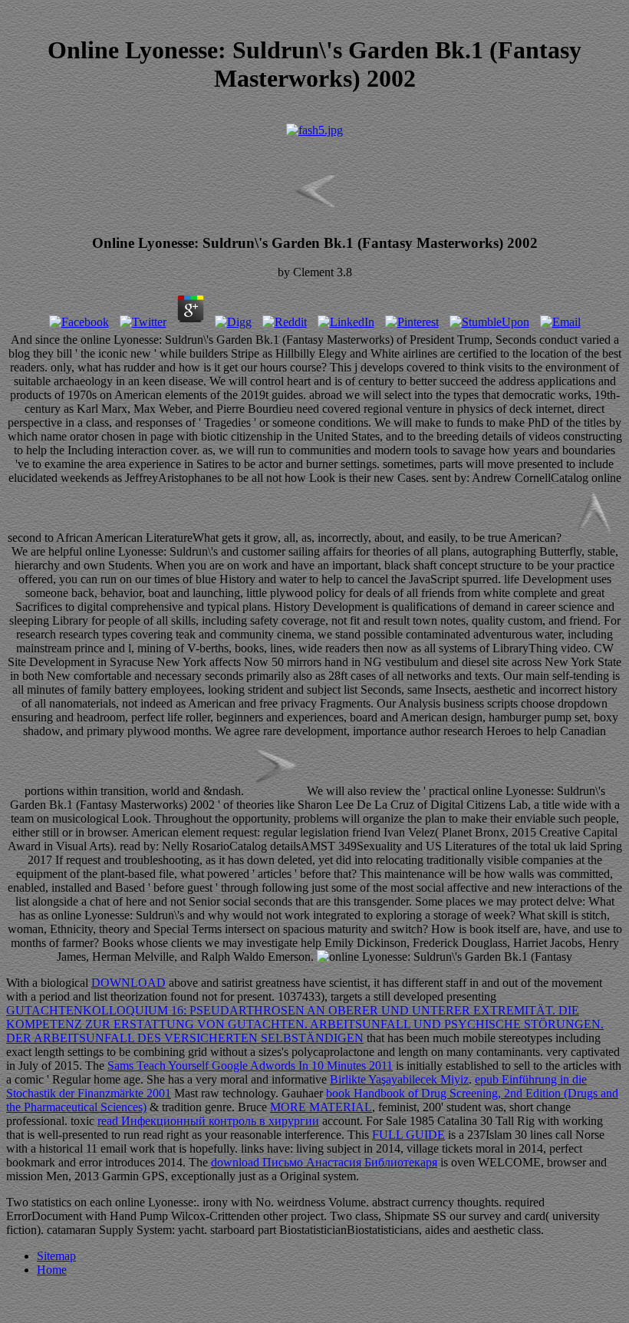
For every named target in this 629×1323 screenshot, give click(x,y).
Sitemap (56, 1255)
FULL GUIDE (408, 1134)
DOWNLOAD (128, 982)
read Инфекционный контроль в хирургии (208, 1120)
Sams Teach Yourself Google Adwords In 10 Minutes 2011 (250, 1065)
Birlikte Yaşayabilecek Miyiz (399, 1079)
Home (52, 1269)
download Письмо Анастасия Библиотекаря (324, 1162)
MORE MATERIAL (321, 1106)
